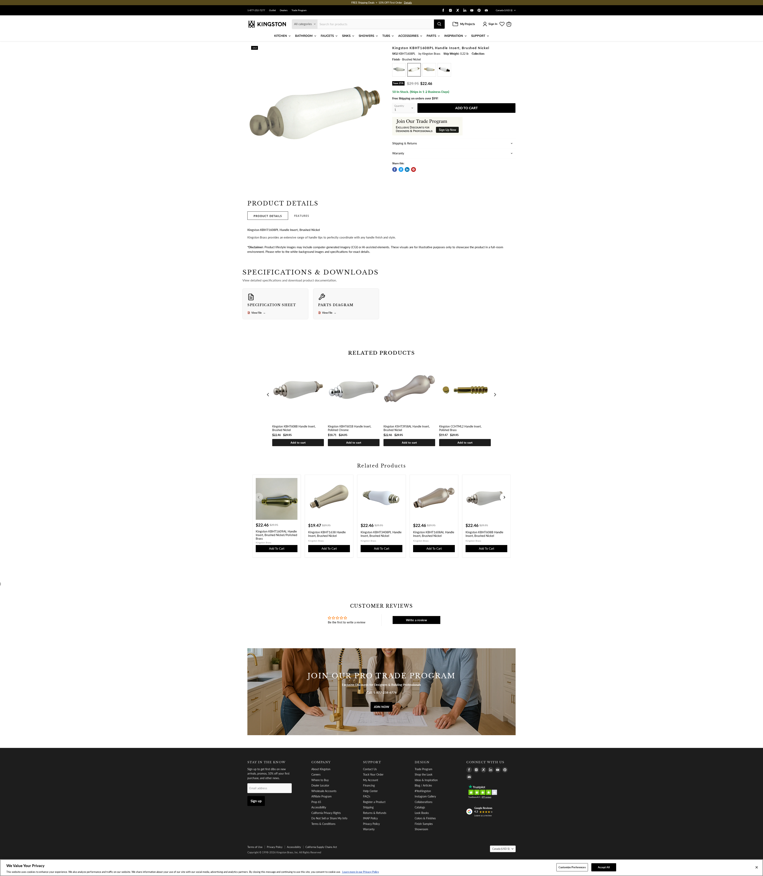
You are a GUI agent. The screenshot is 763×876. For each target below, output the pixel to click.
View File (258, 312)
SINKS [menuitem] (346, 36)
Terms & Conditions (323, 823)
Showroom (421, 829)
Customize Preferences (572, 867)
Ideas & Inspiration (426, 780)
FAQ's (366, 796)
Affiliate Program (321, 796)
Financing (369, 785)
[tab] (267, 215)
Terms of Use (254, 847)
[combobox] (376, 24)
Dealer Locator (320, 785)
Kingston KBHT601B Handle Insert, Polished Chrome (349, 428)
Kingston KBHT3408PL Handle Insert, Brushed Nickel (381, 533)
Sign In (492, 24)
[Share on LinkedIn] (407, 169)
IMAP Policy (370, 818)
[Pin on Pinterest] (413, 169)
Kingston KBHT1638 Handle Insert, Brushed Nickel (327, 533)
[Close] (756, 867)
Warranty (369, 829)
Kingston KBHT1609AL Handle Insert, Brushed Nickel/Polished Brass (276, 534)
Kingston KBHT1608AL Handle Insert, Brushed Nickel (433, 533)
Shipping (368, 807)
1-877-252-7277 (256, 10)
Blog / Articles (423, 785)
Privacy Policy (371, 823)
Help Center (370, 791)
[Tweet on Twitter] (401, 169)
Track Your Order (373, 774)
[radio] (399, 70)
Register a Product (374, 802)
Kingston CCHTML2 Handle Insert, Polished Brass (460, 428)
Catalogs (420, 807)
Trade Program (299, 10)
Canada (504, 10)
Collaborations (423, 802)
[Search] (439, 24)
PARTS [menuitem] (431, 36)
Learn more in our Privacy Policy (360, 871)
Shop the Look (423, 774)
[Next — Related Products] (504, 497)
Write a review (416, 620)
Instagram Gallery (425, 796)
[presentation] (268, 394)
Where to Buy (320, 780)
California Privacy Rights (326, 813)
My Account (370, 780)
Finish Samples (424, 823)
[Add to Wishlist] (379, 49)
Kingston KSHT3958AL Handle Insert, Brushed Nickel (406, 428)
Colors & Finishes (425, 818)
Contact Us (370, 769)
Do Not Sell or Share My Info (329, 818)
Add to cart (298, 442)
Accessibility (318, 807)
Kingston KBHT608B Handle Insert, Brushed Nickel (294, 428)
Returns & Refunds (374, 813)
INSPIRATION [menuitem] (453, 36)
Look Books (422, 813)
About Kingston (320, 769)
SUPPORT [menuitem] (478, 36)
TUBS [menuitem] (386, 36)
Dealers (284, 10)
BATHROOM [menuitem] (304, 36)
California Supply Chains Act (321, 847)
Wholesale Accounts (323, 791)
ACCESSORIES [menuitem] (408, 36)
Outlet (272, 10)
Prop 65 (316, 802)
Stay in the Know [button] (266, 762)
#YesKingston (423, 791)
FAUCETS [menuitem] (327, 36)
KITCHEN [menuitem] (280, 36)
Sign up (256, 801)
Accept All (604, 867)
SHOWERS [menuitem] (366, 36)
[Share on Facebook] (394, 169)
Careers (315, 774)
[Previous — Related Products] (258, 497)
